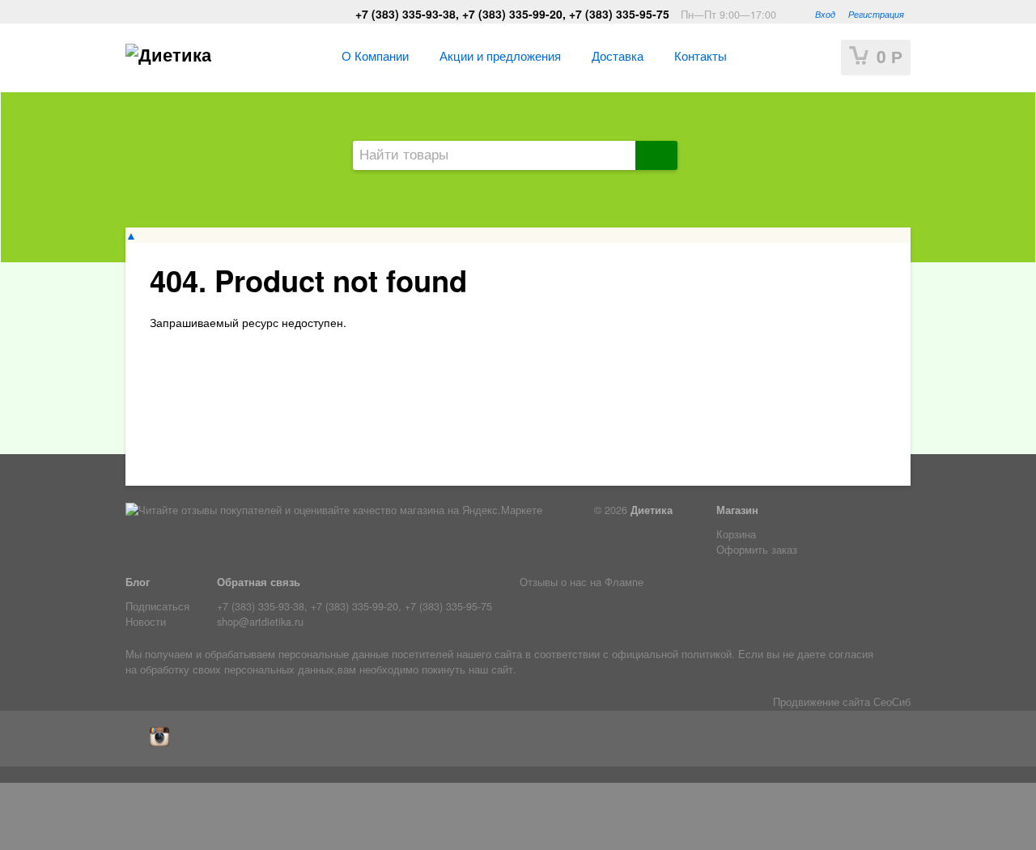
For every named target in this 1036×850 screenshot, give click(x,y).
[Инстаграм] (163, 742)
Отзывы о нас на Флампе (581, 582)
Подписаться (157, 606)
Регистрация (876, 13)
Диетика (652, 510)
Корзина (736, 534)
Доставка (617, 55)
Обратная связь (258, 582)
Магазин (737, 510)
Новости (145, 621)
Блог (137, 582)
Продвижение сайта (821, 702)
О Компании (375, 55)
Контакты (700, 55)
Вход (825, 13)
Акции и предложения (500, 55)
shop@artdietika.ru (260, 621)
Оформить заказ (756, 549)
